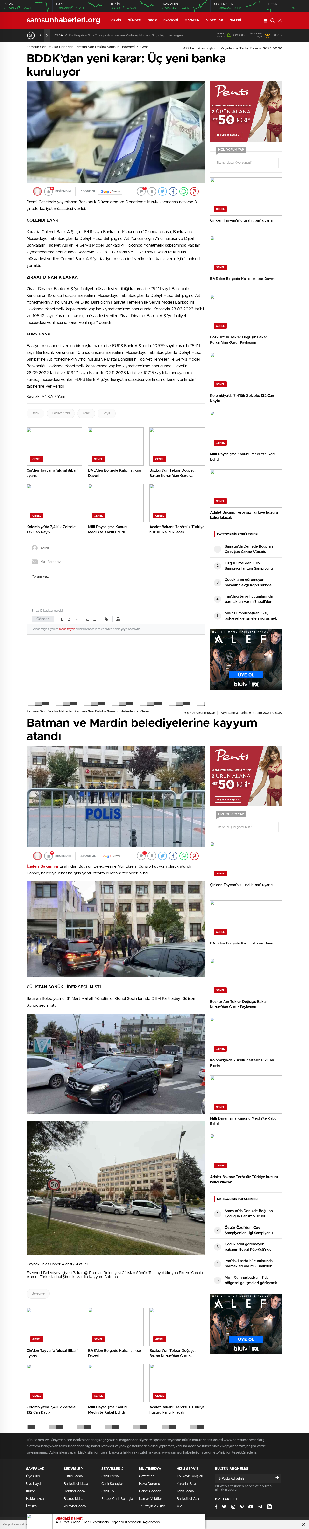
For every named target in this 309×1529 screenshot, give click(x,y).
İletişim (31, 1506)
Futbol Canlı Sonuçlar (117, 1499)
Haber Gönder (150, 1491)
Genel (144, 47)
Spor (152, 20)
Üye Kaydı (33, 1484)
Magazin (192, 20)
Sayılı (107, 413)
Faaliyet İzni (61, 413)
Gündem (135, 20)
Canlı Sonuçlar (112, 1484)
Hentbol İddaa (74, 1491)
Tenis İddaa (185, 1491)
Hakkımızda (35, 1499)
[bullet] (94, 619)
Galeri (235, 20)
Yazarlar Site (186, 1484)
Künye (31, 1491)
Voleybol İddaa (75, 1506)
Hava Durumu (149, 1484)
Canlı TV (107, 1491)
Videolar (214, 20)
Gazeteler (146, 1476)
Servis (115, 20)
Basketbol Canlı (188, 1499)
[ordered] (87, 619)
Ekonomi (170, 20)
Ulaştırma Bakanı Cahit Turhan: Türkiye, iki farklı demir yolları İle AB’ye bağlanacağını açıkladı (129, 35)
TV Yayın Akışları (152, 1506)
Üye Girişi (33, 1476)
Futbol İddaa (73, 1476)
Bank (35, 413)
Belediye (38, 1293)
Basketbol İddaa (76, 1484)
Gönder (42, 619)
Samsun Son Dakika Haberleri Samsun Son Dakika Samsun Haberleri (81, 47)
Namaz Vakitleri (151, 1499)
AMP (180, 1506)
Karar (86, 413)
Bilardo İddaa (73, 1499)
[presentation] (40, 35)
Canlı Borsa (110, 1476)
